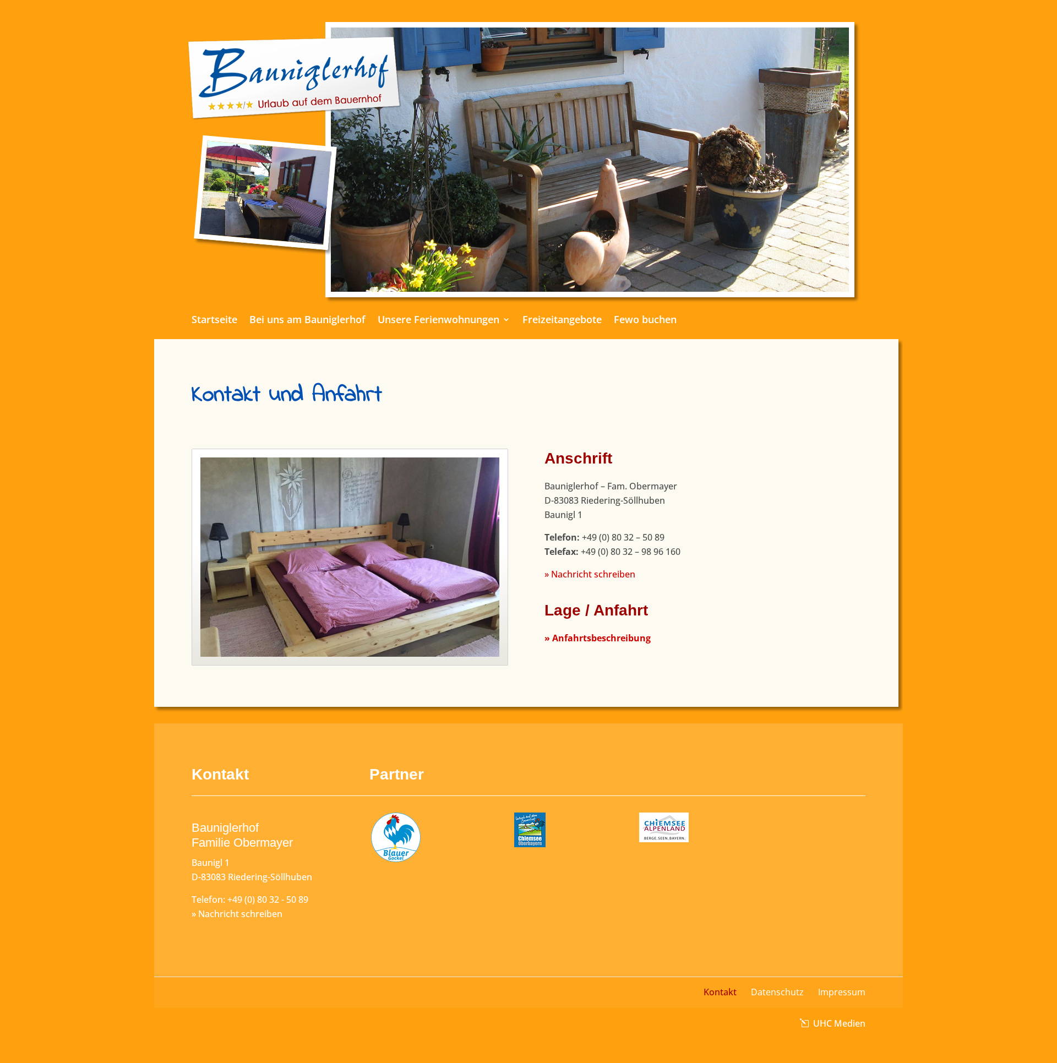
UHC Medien (838, 1023)
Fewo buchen (645, 320)
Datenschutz (777, 992)
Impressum (841, 992)
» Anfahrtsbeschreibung (597, 638)
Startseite (214, 320)
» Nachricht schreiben (589, 574)
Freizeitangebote (562, 320)
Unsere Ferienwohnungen (438, 320)
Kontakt (720, 992)
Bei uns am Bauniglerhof (307, 320)
